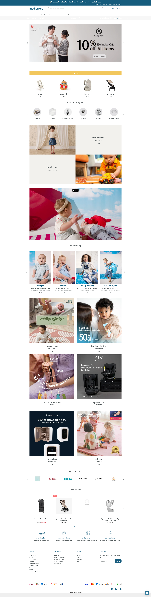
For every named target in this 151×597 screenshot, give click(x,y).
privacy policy (57, 563)
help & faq (56, 555)
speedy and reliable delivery (64, 540)
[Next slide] (124, 43)
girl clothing (32, 557)
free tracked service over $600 (41, 540)
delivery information (59, 557)
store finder (80, 557)
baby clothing (33, 555)
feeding (31, 561)
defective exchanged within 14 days (87, 540)
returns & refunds (58, 561)
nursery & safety (33, 565)
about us (79, 555)
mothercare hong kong (77, 592)
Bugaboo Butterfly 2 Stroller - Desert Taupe (64, 519)
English (119, 4)
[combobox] (75, 8)
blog (78, 561)
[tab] (74, 526)
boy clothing (32, 559)
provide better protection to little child (110, 540)
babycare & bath (34, 563)
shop (40, 96)
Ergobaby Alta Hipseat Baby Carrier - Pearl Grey (110, 519)
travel (31, 569)
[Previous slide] (27, 43)
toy (30, 567)
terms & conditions (59, 559)
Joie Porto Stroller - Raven (41, 519)
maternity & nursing (34, 571)
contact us (79, 559)
